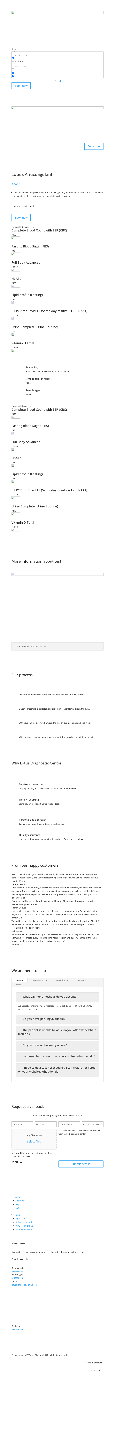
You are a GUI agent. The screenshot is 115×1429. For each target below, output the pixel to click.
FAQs (17, 1208)
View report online (24, 1225)
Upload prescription (24, 1222)
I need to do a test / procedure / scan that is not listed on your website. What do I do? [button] (57, 1069)
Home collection (40, 980)
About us (19, 1200)
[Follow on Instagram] (19, 1293)
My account (20, 1218)
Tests (18, 984)
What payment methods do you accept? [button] (49, 996)
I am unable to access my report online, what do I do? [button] (59, 1056)
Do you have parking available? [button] (44, 1019)
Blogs (17, 1204)
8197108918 (17, 1278)
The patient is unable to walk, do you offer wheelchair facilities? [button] (57, 1032)
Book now (21, 86)
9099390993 (17, 1271)
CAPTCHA (17, 1162)
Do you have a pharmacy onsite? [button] (45, 1045)
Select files (34, 1141)
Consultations (63, 980)
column (16, 1197)
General (19, 980)
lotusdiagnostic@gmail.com (24, 1284)
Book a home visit (23, 1229)
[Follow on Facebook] (14, 1293)
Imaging (82, 980)
